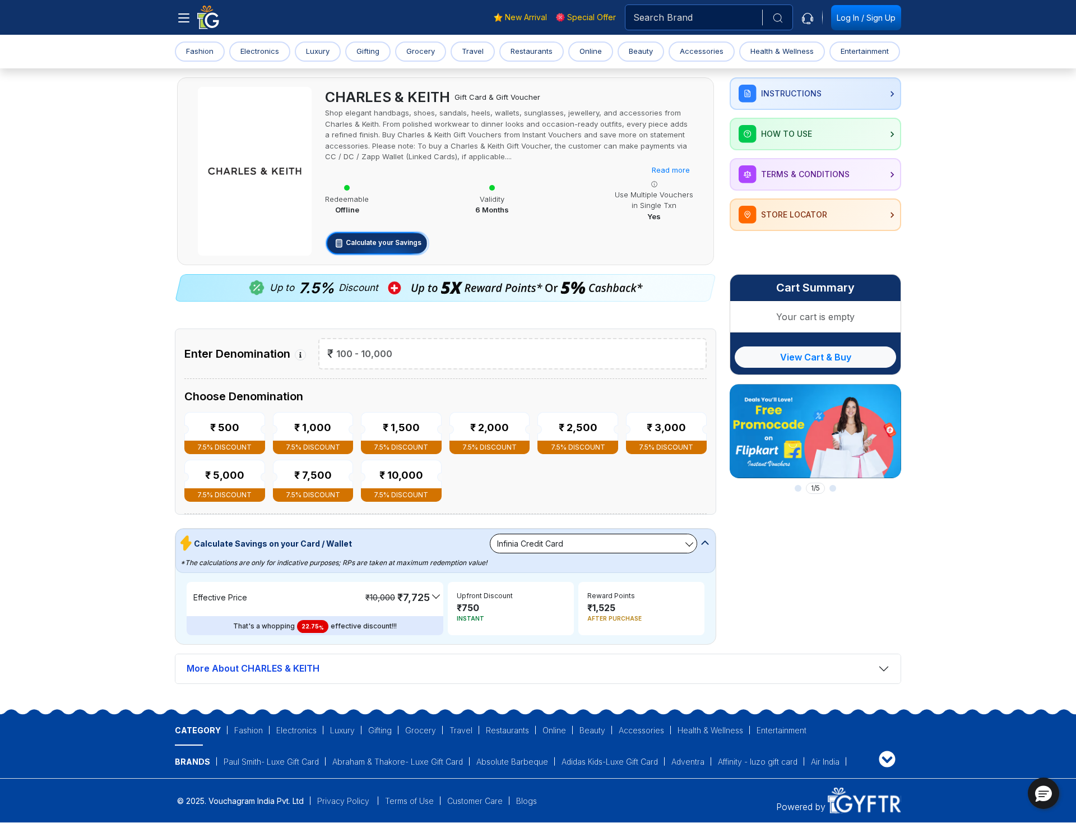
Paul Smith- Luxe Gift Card (271, 761)
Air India (825, 761)
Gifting (367, 51)
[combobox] (709, 17)
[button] (1043, 793)
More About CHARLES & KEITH (253, 668)
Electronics (259, 51)
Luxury (318, 51)
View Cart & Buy (815, 357)
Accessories (701, 51)
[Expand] (887, 759)
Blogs (526, 801)
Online (590, 51)
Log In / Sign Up (866, 17)
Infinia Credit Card (530, 543)
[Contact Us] (807, 17)
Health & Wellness (782, 51)
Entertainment (865, 51)
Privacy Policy (344, 801)
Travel (473, 51)
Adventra (687, 761)
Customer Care (475, 801)
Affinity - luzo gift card (757, 761)
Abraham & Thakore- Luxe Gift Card (397, 761)
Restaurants (532, 51)
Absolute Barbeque (512, 761)
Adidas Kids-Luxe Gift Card (610, 761)
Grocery (420, 51)
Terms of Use (409, 801)
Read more (671, 169)
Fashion (200, 51)
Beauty (641, 51)
